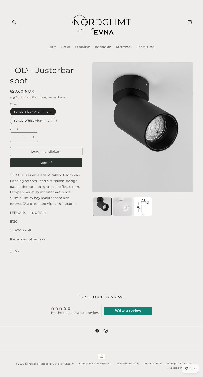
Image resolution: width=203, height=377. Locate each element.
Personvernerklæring (127, 363)
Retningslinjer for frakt (179, 363)
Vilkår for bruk (153, 363)
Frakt (35, 97)
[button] (14, 22)
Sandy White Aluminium (33, 120)
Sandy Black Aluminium (33, 111)
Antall (14, 129)
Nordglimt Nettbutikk (38, 363)
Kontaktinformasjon (181, 367)
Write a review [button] (128, 310)
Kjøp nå (46, 163)
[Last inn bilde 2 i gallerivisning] (122, 206)
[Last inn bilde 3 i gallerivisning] (143, 206)
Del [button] (17, 251)
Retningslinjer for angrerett (94, 363)
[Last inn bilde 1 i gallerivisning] (102, 206)
